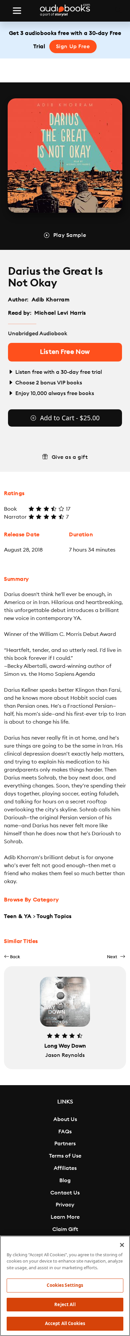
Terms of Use (65, 1156)
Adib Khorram (51, 300)
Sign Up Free (73, 46)
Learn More (65, 1217)
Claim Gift (65, 1229)
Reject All (64, 1304)
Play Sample (69, 235)
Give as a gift (70, 457)
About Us (65, 1119)
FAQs (65, 1131)
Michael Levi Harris (60, 313)
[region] (65, 1286)
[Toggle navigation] (17, 10)
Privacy (65, 1204)
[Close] (122, 1245)
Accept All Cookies (65, 1323)
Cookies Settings (65, 1285)
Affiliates (65, 1168)
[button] (12, 957)
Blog (65, 1180)
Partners (65, 1143)
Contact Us (65, 1192)
